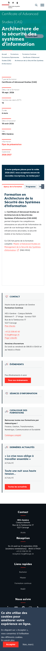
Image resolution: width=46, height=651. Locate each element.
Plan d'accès (10, 326)
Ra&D (23, 589)
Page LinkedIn (11, 338)
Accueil (4, 54)
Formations (15, 54)
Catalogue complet (13, 435)
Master (23, 577)
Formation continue (23, 583)
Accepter (10, 644)
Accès (23, 532)
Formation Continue (29, 54)
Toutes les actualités (17, 486)
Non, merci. (28, 644)
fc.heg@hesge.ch (12, 334)
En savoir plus (7, 640)
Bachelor (23, 572)
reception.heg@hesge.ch (23, 553)
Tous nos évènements (18, 380)
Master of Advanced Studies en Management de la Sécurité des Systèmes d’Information (22, 247)
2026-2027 (6, 154)
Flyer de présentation (11, 144)
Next (42, 186)
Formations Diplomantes (10, 57)
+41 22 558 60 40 (12, 331)
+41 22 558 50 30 (23, 551)
